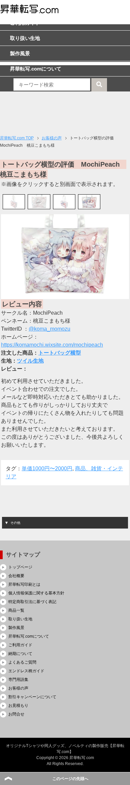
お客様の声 (18, 688)
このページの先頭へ (70, 778)
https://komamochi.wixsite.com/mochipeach (52, 345)
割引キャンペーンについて (32, 697)
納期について (20, 653)
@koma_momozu (49, 329)
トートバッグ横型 (59, 353)
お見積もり (18, 705)
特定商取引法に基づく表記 (32, 601)
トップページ (20, 567)
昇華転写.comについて (28, 636)
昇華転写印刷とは (24, 584)
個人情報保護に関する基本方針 (36, 593)
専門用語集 (18, 679)
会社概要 (16, 575)
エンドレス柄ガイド (26, 671)
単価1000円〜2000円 (47, 468)
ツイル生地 (30, 361)
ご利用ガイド (20, 645)
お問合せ (16, 714)
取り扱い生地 (20, 619)
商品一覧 (16, 610)
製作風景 (16, 627)
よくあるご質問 (22, 662)
